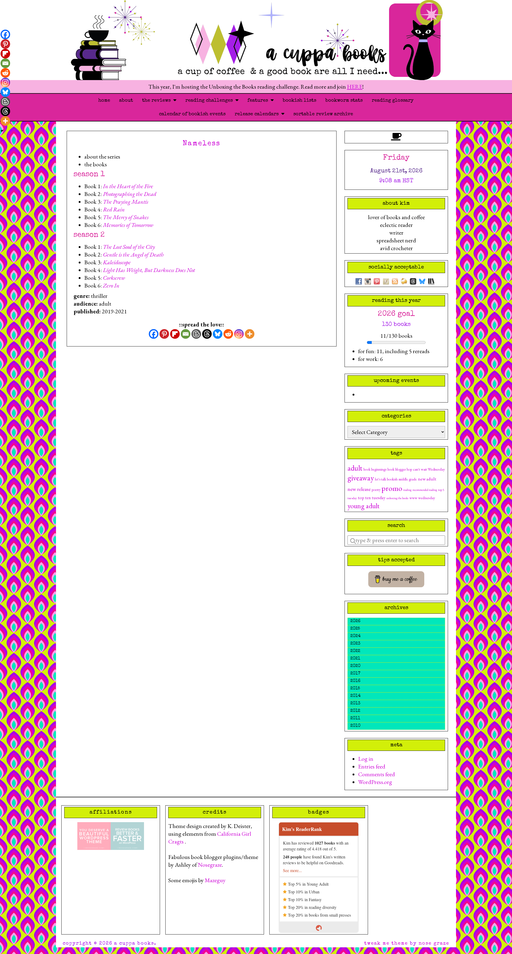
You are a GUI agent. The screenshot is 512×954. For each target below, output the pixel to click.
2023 (355, 644)
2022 (355, 651)
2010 (355, 726)
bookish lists (299, 100)
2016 (355, 681)
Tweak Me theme (386, 943)
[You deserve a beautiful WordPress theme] (94, 835)
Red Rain (114, 209)
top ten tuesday (371, 497)
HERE (354, 86)
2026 (355, 621)
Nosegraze (210, 865)
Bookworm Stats (344, 100)
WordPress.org (375, 782)
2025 (355, 629)
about (126, 100)
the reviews (157, 100)
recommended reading (425, 490)
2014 (355, 696)
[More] (249, 334)
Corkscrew (114, 278)
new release (359, 489)
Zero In (111, 285)
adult (354, 468)
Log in (365, 759)
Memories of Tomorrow (128, 225)
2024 (355, 636)
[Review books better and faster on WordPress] (127, 835)
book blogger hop (399, 469)
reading (407, 490)
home (104, 100)
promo (392, 488)
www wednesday (422, 497)
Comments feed (376, 774)
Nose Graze (434, 943)
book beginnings (374, 469)
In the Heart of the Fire (128, 186)
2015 (355, 689)
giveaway (360, 478)
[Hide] (2, 131)
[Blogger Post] (196, 334)
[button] (207, 156)
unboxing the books (397, 498)
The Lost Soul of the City (129, 247)
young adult (363, 505)
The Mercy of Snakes (126, 217)
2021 (355, 659)
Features (259, 100)
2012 (355, 711)
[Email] (185, 334)
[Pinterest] (164, 334)
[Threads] (207, 334)
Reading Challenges (210, 100)
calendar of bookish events (192, 114)
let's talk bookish (386, 479)
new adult (427, 479)
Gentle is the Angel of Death (133, 254)
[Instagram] (239, 334)
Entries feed (371, 766)
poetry (376, 489)
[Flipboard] (175, 334)
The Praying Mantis (125, 202)
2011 (355, 718)
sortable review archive (323, 114)
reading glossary (393, 100)
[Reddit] (228, 334)
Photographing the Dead (129, 194)
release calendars (258, 114)
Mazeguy (215, 880)
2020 (355, 666)
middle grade (408, 479)
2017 (355, 674)
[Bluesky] (217, 334)
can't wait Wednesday (429, 469)
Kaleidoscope (117, 262)
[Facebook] (153, 334)
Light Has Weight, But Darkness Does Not (149, 270)
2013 (355, 703)
